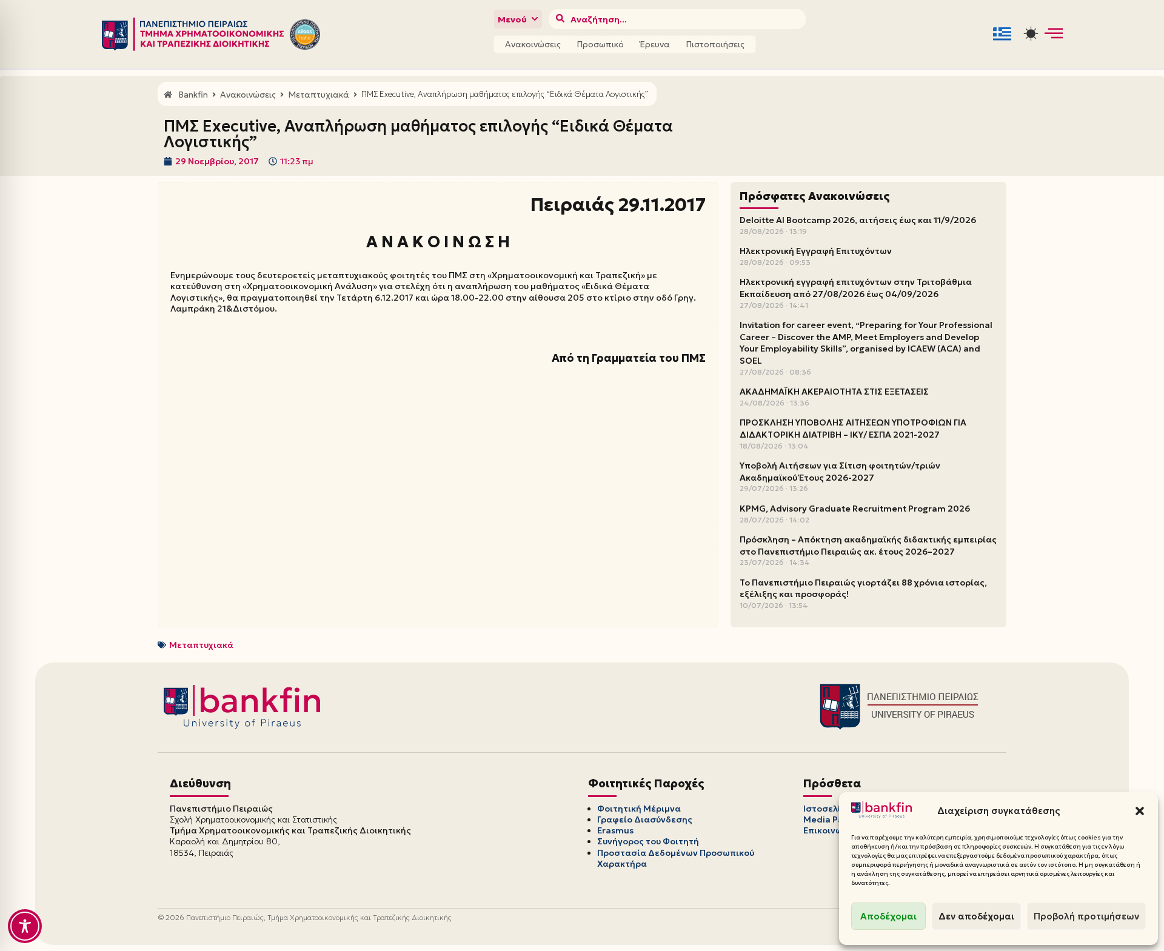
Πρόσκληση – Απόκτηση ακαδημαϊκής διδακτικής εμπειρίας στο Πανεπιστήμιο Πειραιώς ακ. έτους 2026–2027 (868, 545)
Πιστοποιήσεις (715, 44)
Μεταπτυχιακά (201, 644)
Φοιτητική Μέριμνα (639, 808)
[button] (1140, 811)
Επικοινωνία (830, 830)
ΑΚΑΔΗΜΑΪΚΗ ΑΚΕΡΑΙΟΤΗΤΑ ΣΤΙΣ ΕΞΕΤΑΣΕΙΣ (834, 391)
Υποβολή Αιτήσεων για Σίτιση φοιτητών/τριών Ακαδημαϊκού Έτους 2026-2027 (840, 471)
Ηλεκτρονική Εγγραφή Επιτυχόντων (816, 250)
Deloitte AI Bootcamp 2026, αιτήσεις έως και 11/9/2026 (858, 220)
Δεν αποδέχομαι (976, 916)
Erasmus (615, 830)
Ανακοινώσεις (533, 44)
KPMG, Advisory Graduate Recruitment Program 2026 (855, 508)
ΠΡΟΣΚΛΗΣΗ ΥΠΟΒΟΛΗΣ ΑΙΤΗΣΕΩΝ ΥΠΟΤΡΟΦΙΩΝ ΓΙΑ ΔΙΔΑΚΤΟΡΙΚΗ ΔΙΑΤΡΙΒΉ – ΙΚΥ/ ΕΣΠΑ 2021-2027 (853, 428)
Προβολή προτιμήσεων (1086, 916)
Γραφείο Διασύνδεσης (644, 819)
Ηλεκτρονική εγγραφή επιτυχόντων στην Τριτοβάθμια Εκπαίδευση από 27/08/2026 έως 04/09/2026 (856, 287)
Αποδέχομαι (888, 916)
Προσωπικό (600, 44)
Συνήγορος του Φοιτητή (648, 841)
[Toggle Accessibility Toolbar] (25, 926)
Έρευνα (655, 44)
